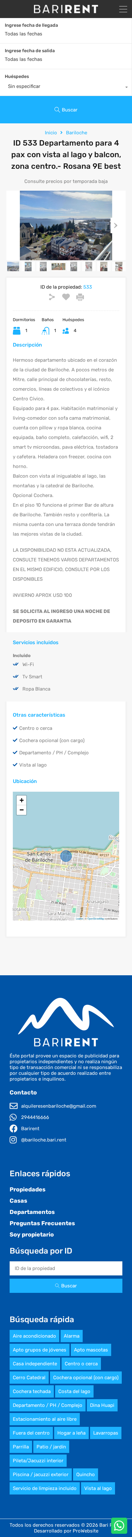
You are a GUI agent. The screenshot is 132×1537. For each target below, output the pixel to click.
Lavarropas (105, 1433)
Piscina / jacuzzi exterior (41, 1474)
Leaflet (79, 918)
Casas (18, 1200)
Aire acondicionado (34, 1336)
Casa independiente (35, 1364)
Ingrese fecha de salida (30, 50)
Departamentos (32, 1212)
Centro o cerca (81, 1364)
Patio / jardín (51, 1447)
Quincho (85, 1474)
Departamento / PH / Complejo (47, 1405)
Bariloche (76, 133)
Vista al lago (98, 1488)
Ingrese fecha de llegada (31, 25)
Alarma (71, 1336)
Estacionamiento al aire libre (45, 1419)
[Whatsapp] (119, 1526)
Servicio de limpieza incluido (45, 1488)
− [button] (22, 810)
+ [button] (22, 800)
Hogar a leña (71, 1433)
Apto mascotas (91, 1350)
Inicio (51, 133)
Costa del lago (74, 1391)
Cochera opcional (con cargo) (86, 1377)
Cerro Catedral (29, 1377)
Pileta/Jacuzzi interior (38, 1461)
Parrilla (21, 1447)
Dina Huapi (102, 1405)
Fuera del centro (31, 1433)
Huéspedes (17, 76)
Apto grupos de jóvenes (39, 1350)
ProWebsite (85, 1531)
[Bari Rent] (66, 10)
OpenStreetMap (95, 918)
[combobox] (66, 88)
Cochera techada (32, 1391)
